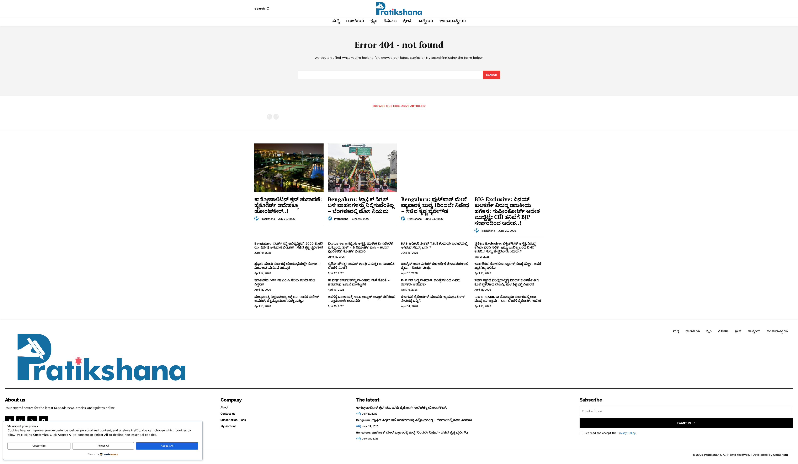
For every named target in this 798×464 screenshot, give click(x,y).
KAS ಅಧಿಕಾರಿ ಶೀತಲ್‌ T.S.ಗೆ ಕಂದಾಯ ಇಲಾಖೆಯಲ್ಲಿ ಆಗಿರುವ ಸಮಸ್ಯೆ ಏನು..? (434, 245)
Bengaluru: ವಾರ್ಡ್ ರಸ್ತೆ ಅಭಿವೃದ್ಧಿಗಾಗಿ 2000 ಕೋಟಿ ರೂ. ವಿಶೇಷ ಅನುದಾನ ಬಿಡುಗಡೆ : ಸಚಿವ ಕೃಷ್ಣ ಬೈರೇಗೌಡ (288, 245)
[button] (262, 8)
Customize (39, 445)
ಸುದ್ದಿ (358, 413)
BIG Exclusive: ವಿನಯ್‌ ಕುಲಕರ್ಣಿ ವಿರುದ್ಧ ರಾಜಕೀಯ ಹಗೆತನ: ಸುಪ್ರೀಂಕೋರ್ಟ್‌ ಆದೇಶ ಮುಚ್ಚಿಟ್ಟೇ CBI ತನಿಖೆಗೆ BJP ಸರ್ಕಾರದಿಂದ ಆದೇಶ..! (507, 211)
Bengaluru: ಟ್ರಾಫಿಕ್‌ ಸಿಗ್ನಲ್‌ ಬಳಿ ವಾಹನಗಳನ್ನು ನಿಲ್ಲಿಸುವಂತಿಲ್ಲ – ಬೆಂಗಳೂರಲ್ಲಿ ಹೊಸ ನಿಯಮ (361, 205)
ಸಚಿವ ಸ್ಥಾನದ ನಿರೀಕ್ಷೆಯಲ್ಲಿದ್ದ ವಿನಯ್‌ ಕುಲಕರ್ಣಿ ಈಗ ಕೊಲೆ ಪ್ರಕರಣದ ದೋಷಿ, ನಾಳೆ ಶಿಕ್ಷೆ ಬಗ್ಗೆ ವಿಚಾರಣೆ (506, 282)
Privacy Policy (626, 433)
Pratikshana (268, 218)
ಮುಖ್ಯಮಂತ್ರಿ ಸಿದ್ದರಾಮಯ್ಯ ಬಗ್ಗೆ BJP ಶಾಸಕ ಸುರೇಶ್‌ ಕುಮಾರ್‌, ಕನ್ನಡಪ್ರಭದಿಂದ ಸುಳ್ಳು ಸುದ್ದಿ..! (286, 299)
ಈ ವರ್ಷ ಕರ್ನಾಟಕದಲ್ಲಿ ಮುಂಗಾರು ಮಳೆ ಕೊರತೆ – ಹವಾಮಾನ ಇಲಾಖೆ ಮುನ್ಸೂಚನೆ (359, 282)
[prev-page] (269, 117)
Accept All (167, 445)
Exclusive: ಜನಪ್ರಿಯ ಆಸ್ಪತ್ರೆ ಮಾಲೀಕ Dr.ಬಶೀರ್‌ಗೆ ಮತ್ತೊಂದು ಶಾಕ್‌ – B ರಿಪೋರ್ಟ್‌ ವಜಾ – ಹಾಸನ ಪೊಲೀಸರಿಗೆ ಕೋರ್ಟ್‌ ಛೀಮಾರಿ (360, 247)
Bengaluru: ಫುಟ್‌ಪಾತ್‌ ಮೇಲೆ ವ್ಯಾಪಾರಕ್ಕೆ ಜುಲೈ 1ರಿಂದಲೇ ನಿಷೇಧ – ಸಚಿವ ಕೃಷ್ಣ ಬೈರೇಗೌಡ (435, 205)
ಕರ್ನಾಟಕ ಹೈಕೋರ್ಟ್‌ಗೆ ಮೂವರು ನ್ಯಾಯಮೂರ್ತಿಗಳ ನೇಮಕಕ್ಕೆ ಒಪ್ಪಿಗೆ (433, 299)
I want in (684, 423)
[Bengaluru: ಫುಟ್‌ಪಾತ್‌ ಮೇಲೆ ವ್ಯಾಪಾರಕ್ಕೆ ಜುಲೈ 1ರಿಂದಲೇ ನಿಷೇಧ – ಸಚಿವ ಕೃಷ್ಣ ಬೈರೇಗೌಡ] (435, 167)
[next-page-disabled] (276, 117)
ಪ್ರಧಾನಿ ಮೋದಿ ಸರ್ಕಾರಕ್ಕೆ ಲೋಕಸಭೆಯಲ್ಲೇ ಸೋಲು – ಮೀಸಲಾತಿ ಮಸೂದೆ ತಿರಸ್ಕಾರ (287, 266)
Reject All (103, 445)
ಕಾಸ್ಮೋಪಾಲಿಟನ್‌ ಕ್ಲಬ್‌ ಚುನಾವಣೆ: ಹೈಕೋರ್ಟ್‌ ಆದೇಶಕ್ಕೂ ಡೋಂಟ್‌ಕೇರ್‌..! (288, 205)
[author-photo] (257, 218)
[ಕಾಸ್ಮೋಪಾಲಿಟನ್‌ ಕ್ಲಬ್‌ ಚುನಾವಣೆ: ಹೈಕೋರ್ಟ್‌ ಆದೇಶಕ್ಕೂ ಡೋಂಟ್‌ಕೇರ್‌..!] (289, 167)
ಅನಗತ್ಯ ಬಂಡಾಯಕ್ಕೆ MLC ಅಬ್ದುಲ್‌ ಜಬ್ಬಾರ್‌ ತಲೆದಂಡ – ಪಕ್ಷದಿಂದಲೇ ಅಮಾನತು (361, 299)
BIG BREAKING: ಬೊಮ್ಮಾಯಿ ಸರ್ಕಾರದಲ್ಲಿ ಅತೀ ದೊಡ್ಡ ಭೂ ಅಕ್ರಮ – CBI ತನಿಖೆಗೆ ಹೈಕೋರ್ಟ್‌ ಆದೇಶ (507, 299)
